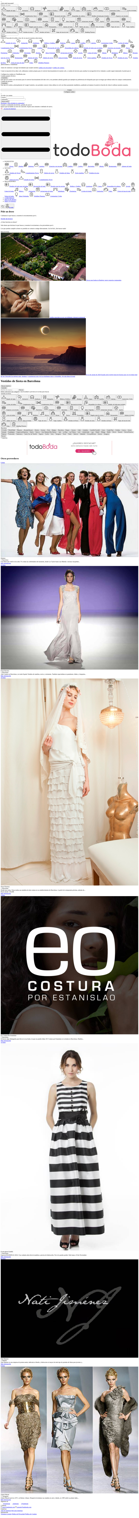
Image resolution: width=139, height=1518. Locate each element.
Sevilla (47, 434)
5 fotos (3, 895)
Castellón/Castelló (95, 430)
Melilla (109, 432)
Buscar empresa (6, 386)
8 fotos (3, 1366)
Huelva (32, 432)
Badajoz (54, 430)
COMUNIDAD (9, 198)
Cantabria (85, 430)
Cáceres (73, 430)
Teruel (64, 434)
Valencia (75, 434)
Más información (6, 563)
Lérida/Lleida (85, 432)
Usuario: (3, 97)
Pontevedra (11, 434)
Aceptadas (4, 78)
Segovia (41, 434)
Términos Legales (6, 1514)
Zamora (100, 434)
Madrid (97, 432)
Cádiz (79, 430)
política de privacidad (45, 68)
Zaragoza (106, 434)
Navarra (120, 432)
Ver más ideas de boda (68, 376)
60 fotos (3, 1258)
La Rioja (65, 432)
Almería (37, 430)
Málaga (103, 432)
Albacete (19, 430)
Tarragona (58, 434)
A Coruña (4, 430)
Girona (129, 430)
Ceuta (103, 430)
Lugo (92, 432)
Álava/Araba (11, 430)
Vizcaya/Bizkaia (91, 434)
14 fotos (3, 1042)
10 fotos (3, 677)
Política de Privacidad (18, 1514)
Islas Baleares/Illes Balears (49, 432)
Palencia (4, 434)
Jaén (59, 432)
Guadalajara (11, 432)
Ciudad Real (110, 430)
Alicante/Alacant (28, 430)
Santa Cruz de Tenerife (30, 434)
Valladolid (82, 434)
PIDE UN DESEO (10, 201)
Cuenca (124, 430)
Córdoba (117, 430)
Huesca (37, 432)
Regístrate (4, 103)
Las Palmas (72, 432)
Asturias (43, 430)
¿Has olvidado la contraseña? (15, 103)
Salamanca (19, 434)
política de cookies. (58, 68)
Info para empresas (17, 1510)
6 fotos (3, 462)
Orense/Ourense (128, 432)
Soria (52, 434)
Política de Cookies (31, 1514)
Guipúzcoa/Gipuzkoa (22, 432)
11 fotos (3, 565)
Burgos (67, 430)
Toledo (69, 434)
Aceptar (69, 90)
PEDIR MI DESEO (7, 219)
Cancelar (4, 388)
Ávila (48, 430)
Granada (4, 432)
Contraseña (4, 99)
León (79, 432)
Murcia (114, 432)
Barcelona (61, 430)
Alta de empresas (6, 1510)
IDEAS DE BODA (10, 199)
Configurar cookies (69, 92)
